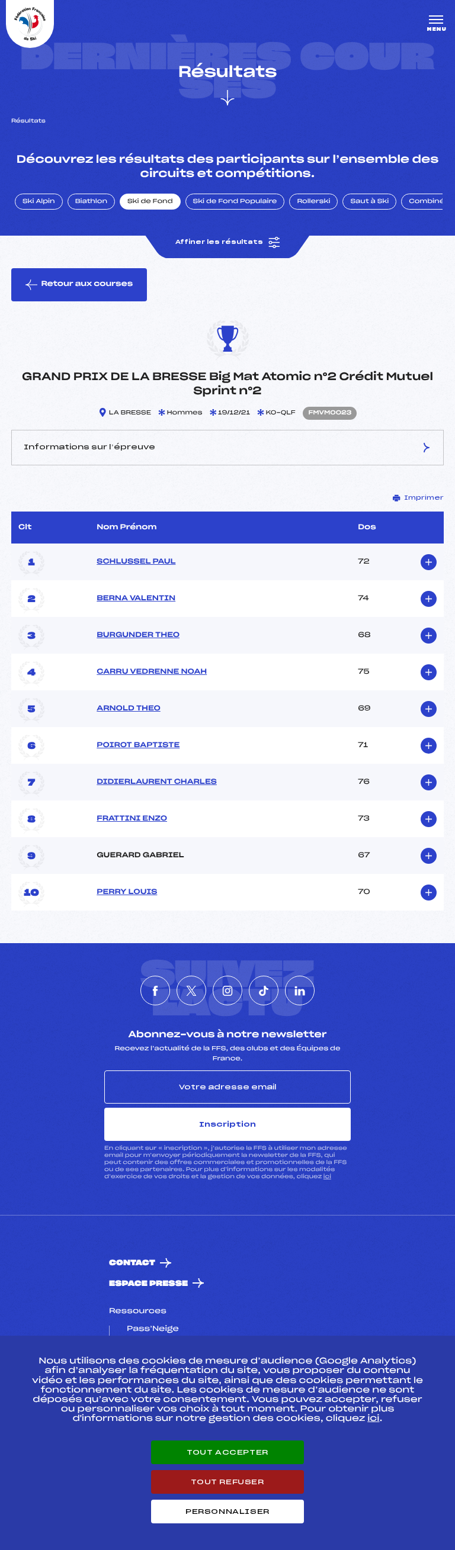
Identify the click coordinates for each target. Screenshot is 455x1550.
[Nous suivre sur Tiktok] (263, 990)
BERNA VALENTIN (136, 598)
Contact (132, 1263)
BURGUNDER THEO (138, 635)
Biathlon (91, 202)
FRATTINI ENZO (132, 818)
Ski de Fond (150, 202)
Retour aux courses (87, 284)
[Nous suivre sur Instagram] (227, 990)
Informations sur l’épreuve (89, 447)
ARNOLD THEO (128, 708)
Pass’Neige (153, 1329)
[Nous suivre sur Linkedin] (300, 990)
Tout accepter (227, 1452)
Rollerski (313, 202)
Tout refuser (227, 1481)
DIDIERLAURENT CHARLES (157, 782)
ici (327, 1176)
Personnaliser (227, 1511)
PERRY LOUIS (127, 892)
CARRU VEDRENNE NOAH (152, 672)
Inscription (227, 1124)
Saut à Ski (369, 202)
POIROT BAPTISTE (138, 745)
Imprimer (424, 498)
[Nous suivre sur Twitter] (191, 990)
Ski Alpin (39, 202)
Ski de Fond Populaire (235, 202)
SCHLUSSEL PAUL (136, 561)
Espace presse (148, 1284)
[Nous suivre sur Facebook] (155, 990)
